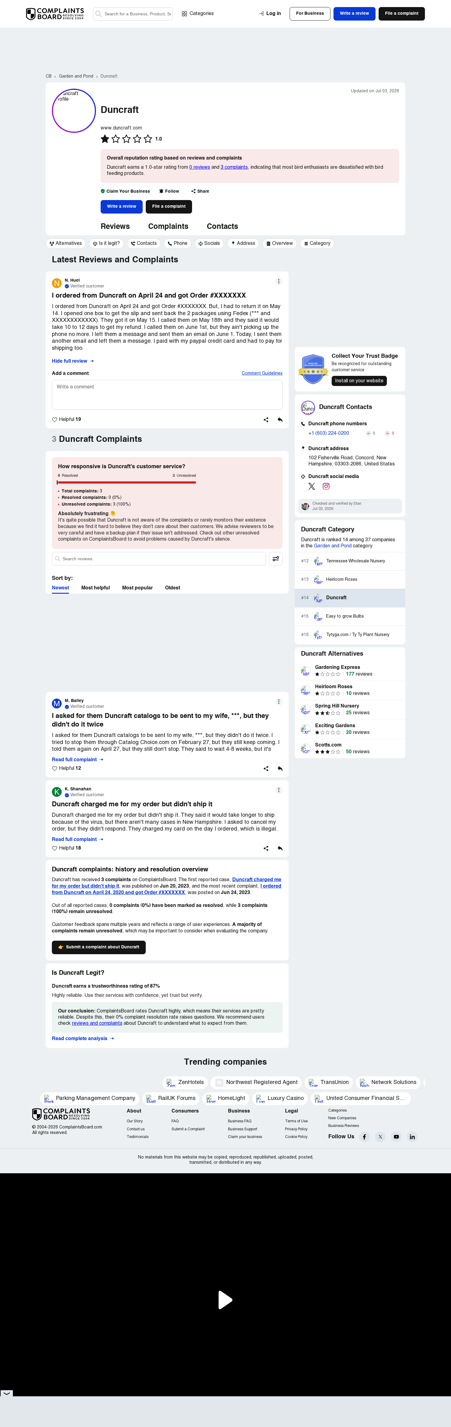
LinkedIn (412, 1137)
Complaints (168, 227)
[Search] (133, 14)
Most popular (137, 588)
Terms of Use (296, 1121)
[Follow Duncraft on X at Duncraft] (311, 486)
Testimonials (137, 1137)
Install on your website (359, 381)
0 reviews (199, 167)
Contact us (136, 1129)
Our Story (135, 1121)
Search (98, 14)
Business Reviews (343, 1126)
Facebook (364, 1137)
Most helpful (95, 588)
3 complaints (234, 167)
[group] (66, 243)
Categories (202, 14)
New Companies (342, 1118)
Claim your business (245, 1137)
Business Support (242, 1129)
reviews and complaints (97, 1023)
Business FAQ (239, 1121)
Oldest (172, 588)
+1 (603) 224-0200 (328, 433)
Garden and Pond (333, 546)
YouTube (396, 1137)
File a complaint (169, 206)
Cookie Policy (296, 1137)
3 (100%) (96, 504)
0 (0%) (91, 498)
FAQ (175, 1121)
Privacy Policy (296, 1129)
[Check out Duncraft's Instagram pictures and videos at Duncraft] (326, 486)
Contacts (222, 227)
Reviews (115, 227)
